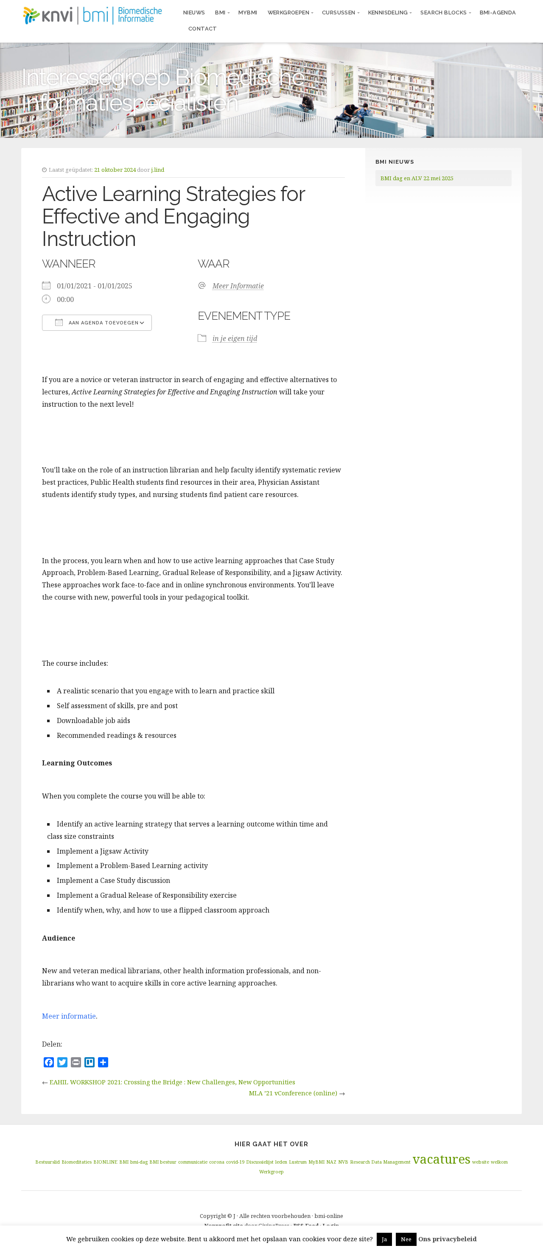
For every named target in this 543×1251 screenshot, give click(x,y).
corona (216, 1162)
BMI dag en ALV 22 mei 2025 (417, 178)
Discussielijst (260, 1162)
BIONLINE (105, 1162)
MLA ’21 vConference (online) (293, 1093)
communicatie (192, 1162)
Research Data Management (380, 1162)
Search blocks (443, 12)
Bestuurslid (47, 1162)
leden (281, 1162)
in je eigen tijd (235, 338)
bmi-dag (139, 1162)
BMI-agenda (498, 12)
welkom (499, 1162)
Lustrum (298, 1162)
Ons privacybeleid (447, 1238)
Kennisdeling (388, 12)
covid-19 (235, 1162)
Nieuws (194, 12)
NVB (343, 1162)
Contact (202, 28)
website (480, 1162)
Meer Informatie (238, 285)
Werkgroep (271, 1172)
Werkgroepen (288, 12)
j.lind (157, 169)
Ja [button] (384, 1239)
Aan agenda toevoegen (103, 323)
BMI (220, 12)
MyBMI (248, 12)
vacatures (441, 1158)
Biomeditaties (77, 1162)
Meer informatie (69, 1016)
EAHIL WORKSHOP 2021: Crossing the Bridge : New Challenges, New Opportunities (172, 1082)
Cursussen (338, 12)
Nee (406, 1239)
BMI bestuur (162, 1162)
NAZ (331, 1162)
